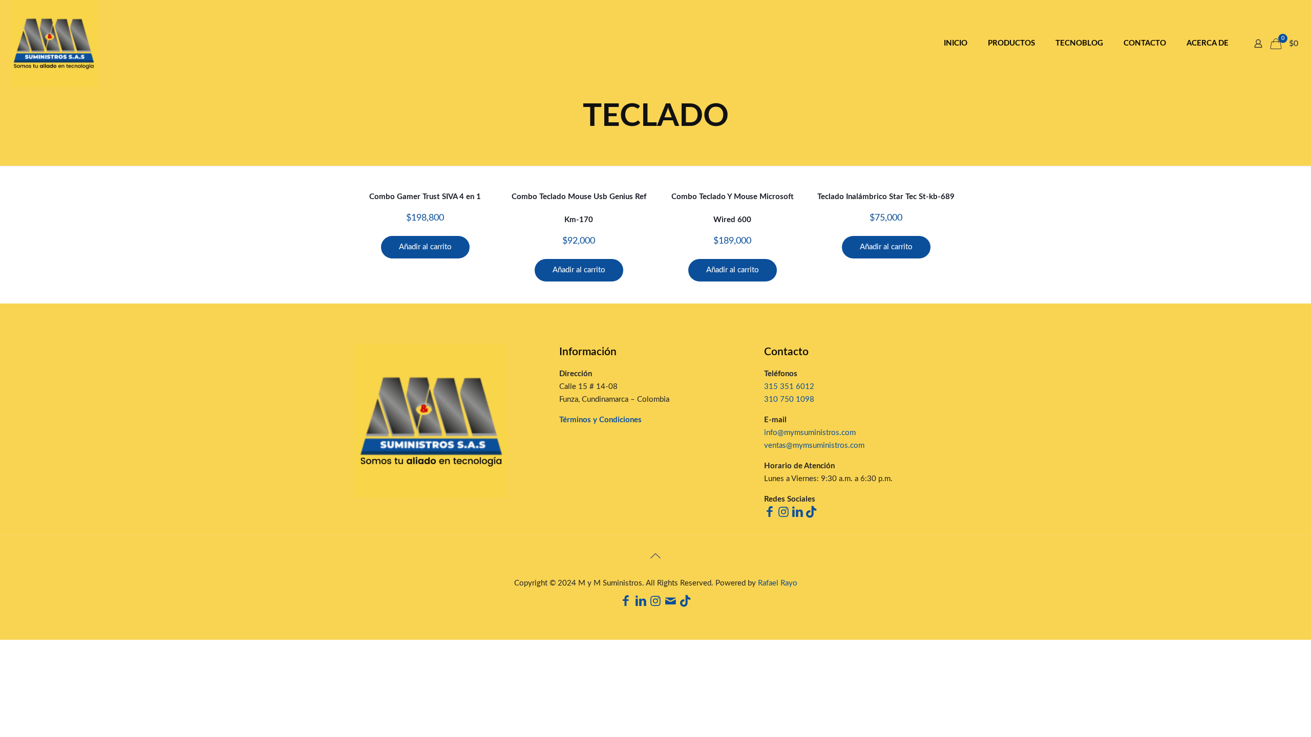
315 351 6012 (789, 387)
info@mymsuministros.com (810, 433)
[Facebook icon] (626, 602)
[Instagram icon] (656, 602)
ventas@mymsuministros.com (814, 445)
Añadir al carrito (425, 247)
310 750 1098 (789, 399)
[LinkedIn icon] (641, 602)
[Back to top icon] (655, 557)
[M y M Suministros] (53, 43)
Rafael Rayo (777, 583)
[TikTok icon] (685, 602)
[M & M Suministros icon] (670, 602)
